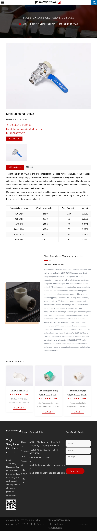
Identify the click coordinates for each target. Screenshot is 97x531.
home (25, 24)
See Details (18, 408)
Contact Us (14, 138)
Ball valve (52, 24)
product (33, 24)
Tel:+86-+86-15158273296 (18, 125)
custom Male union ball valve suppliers (71, 269)
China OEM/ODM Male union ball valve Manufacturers (59, 524)
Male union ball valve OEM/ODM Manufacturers (63, 273)
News (23, 456)
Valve (42, 24)
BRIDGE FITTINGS (19, 391)
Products (25, 451)
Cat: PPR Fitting (19, 395)
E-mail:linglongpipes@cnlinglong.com (24, 129)
